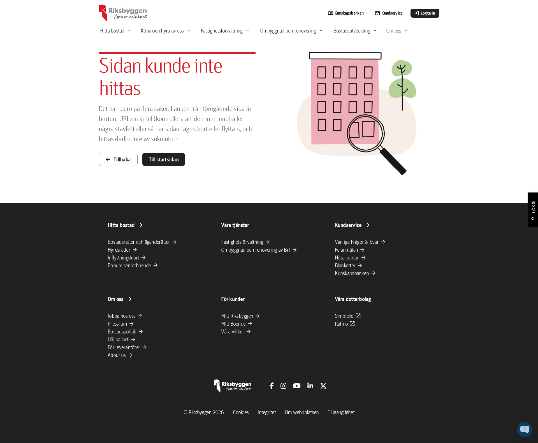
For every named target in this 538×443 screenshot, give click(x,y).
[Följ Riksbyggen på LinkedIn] (310, 385)
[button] (524, 429)
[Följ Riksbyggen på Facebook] (272, 385)
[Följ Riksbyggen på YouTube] (297, 385)
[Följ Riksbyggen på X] (323, 385)
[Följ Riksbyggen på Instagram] (283, 385)
